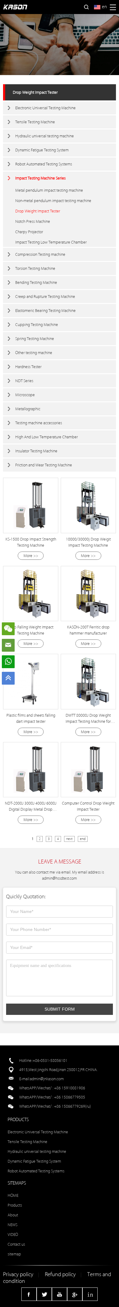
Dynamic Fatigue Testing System (42, 150)
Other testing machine (33, 352)
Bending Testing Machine (36, 282)
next (69, 839)
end (82, 839)
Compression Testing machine (40, 254)
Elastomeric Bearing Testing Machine (45, 310)
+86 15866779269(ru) (72, 1106)
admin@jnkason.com (47, 1079)
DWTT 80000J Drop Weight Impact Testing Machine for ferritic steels (88, 721)
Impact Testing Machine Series (40, 178)
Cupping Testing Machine (36, 324)
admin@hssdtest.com (59, 878)
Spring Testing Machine (34, 338)
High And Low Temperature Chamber (46, 437)
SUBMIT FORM (60, 1009)
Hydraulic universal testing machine (44, 136)
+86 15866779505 (69, 1097)
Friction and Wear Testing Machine (43, 465)
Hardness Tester (28, 366)
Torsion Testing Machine (35, 268)
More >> (30, 555)
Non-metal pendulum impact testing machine (53, 200)
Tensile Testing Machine (35, 122)
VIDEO (13, 1234)
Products (15, 1205)
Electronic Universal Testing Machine (45, 108)
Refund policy (60, 1274)
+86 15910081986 (69, 1088)
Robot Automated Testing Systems (43, 164)
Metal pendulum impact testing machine (49, 190)
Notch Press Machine (32, 221)
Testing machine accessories (38, 423)
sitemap (14, 1254)
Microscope (25, 395)
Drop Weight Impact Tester (35, 92)
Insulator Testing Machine (36, 451)
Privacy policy (18, 1274)
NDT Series (24, 380)
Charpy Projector (29, 232)
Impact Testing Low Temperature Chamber (51, 242)
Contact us (16, 1244)
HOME (13, 1195)
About (13, 1215)
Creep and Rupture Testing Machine (45, 296)
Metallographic (27, 409)
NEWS (12, 1224)
